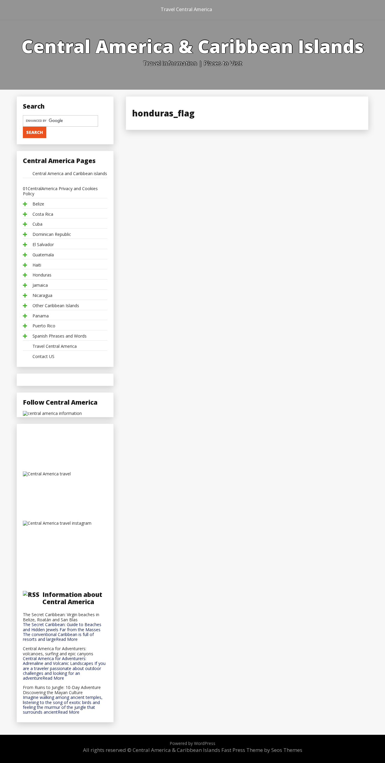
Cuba (37, 224)
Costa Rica (42, 214)
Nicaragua (42, 295)
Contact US (43, 356)
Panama (40, 316)
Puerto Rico (43, 326)
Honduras (41, 275)
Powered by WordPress (192, 743)
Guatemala (43, 255)
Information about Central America (72, 598)
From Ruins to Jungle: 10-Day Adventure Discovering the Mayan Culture (62, 690)
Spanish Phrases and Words (59, 336)
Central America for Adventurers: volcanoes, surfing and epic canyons (58, 651)
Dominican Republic (51, 234)
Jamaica (40, 285)
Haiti (36, 265)
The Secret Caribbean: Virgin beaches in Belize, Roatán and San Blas (61, 617)
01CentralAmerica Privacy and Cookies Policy (60, 191)
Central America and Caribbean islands (69, 173)
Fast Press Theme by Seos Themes (261, 749)
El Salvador (43, 244)
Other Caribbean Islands (55, 305)
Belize (38, 204)
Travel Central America (186, 9)
